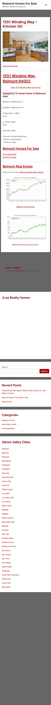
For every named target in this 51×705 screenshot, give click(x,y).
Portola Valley (7, 538)
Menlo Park (6, 506)
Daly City (5, 473)
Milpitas (5, 514)
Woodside (6, 587)
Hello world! (7, 402)
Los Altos (6, 493)
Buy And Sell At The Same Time (15, 397)
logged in (20, 271)
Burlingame (6, 461)
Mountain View (8, 522)
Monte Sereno (8, 518)
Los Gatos (6, 502)
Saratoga (5, 571)
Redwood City (8, 542)
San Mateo (6, 563)
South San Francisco (10, 575)
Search (5, 367)
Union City (6, 583)
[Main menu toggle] (46, 5)
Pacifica (5, 530)
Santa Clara (7, 567)
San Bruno (6, 550)
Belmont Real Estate (18, 166)
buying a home (8, 420)
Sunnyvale (6, 579)
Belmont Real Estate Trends (31, 172)
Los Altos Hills (8, 497)
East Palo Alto (7, 477)
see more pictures (10, 66)
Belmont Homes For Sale (19, 3)
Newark (5, 526)
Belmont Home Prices (25, 207)
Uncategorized (8, 428)
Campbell (6, 465)
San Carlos (6, 554)
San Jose (6, 558)
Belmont (5, 453)
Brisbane (5, 457)
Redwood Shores (9, 546)
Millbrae (5, 510)
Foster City (6, 481)
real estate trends (9, 424)
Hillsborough (7, 489)
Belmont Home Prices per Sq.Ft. (25, 245)
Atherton (5, 449)
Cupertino (6, 469)
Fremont (5, 485)
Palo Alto (5, 534)
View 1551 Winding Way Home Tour (25, 87)
